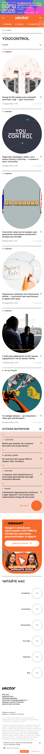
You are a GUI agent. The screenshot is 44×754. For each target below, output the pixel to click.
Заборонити (35, 751)
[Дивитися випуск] (22, 708)
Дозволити (24, 751)
